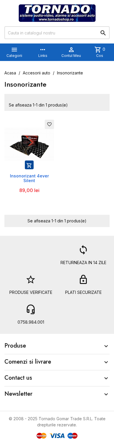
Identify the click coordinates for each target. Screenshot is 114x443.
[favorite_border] (29, 144)
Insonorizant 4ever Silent (29, 178)
